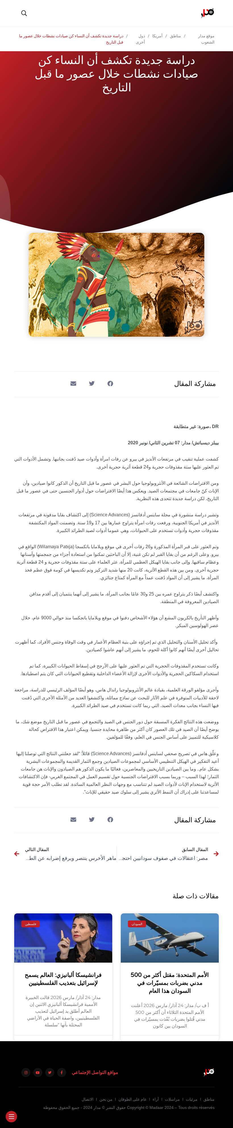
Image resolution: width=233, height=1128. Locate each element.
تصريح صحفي (177, 753)
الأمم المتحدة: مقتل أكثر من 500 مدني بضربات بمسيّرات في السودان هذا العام (170, 983)
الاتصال (87, 1099)
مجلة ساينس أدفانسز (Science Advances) (130, 514)
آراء (156, 1099)
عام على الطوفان (132, 1099)
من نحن (106, 1099)
